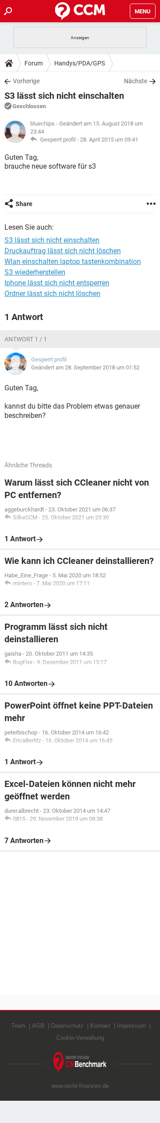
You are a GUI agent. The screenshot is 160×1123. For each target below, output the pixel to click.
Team (18, 1025)
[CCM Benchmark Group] (80, 1063)
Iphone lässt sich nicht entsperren (56, 283)
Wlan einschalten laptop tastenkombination (72, 261)
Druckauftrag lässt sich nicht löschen (62, 251)
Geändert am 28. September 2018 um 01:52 (85, 367)
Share (24, 203)
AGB (38, 1025)
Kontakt (100, 1025)
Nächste (135, 81)
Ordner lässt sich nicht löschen (52, 293)
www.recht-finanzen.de (80, 1085)
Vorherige (26, 81)
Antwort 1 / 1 (25, 339)
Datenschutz (67, 1025)
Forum (33, 63)
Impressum (131, 1025)
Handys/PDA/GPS (79, 63)
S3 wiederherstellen (34, 272)
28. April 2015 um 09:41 (109, 139)
